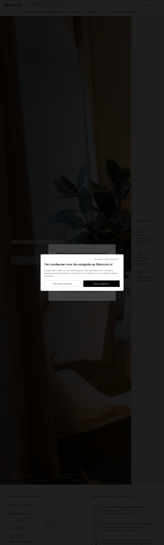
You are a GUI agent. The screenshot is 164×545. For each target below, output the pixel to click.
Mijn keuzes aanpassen (62, 283)
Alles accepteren (101, 283)
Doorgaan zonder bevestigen (106, 259)
